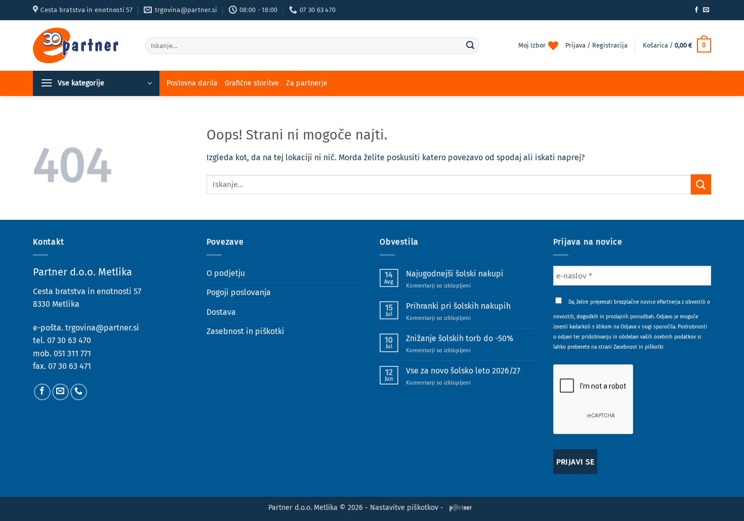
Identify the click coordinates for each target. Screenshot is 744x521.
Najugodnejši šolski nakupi (455, 273)
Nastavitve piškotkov (404, 507)
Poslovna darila (192, 83)
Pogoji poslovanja (238, 292)
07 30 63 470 (69, 340)
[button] (677, 45)
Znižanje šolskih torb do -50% (459, 338)
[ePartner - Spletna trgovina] (81, 45)
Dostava (221, 312)
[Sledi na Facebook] (696, 10)
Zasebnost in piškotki (245, 331)
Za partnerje (306, 83)
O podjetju (225, 273)
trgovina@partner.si (102, 328)
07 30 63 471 (69, 366)
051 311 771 (72, 353)
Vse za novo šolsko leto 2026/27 (463, 370)
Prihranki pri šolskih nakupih (458, 306)
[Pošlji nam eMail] (706, 10)
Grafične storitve (252, 83)
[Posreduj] (470, 45)
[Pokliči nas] (78, 392)
